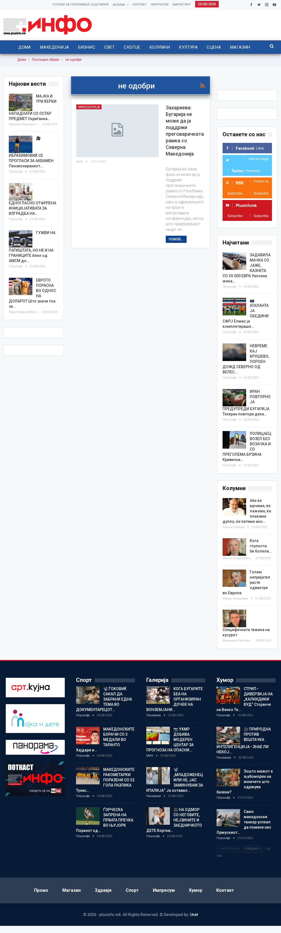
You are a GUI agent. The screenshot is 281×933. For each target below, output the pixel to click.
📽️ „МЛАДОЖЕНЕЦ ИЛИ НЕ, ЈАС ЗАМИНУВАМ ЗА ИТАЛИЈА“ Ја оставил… (174, 780)
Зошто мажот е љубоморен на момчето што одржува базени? (245, 781)
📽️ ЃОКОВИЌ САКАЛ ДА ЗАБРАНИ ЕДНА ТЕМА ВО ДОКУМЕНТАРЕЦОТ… (104, 699)
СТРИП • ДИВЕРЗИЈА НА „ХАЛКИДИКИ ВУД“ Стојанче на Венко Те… (245, 699)
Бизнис (86, 47)
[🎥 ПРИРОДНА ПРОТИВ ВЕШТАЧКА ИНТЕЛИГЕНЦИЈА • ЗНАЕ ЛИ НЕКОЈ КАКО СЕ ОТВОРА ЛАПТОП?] (228, 735)
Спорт (132, 890)
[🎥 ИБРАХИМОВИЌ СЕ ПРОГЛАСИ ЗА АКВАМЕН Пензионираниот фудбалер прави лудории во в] (20, 144)
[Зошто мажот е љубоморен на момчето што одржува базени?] (228, 777)
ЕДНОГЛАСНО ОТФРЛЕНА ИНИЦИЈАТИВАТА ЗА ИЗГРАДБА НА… (32, 208)
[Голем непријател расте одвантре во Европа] (234, 578)
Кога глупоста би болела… (261, 545)
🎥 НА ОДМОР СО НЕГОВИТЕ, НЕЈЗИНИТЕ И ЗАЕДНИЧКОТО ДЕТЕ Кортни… (174, 820)
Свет (109, 47)
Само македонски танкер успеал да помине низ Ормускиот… (244, 822)
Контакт (140, 4)
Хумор (195, 890)
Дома (24, 47)
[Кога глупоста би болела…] (234, 547)
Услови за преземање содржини (80, 4)
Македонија (54, 47)
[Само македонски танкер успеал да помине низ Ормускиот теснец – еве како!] (228, 818)
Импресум (159, 4)
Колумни (159, 47)
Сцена (214, 47)
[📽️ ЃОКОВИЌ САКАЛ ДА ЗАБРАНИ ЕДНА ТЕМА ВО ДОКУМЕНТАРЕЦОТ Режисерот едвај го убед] (88, 695)
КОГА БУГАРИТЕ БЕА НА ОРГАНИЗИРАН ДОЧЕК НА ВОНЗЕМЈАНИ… (174, 699)
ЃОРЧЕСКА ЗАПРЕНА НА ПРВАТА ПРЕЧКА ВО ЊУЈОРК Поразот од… (104, 820)
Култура (188, 47)
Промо (41, 890)
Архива (119, 5)
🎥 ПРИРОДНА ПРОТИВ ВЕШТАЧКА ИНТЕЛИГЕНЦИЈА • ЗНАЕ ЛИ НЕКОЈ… (244, 740)
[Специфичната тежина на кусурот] (234, 618)
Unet (194, 914)
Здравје (103, 890)
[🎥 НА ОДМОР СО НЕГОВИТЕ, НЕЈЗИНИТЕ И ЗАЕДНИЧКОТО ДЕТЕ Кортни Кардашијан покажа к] (158, 816)
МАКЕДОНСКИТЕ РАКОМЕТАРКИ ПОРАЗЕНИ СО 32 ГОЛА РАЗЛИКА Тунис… (105, 780)
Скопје (132, 47)
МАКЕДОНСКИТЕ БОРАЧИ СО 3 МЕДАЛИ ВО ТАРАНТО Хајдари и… (105, 739)
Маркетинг (182, 4)
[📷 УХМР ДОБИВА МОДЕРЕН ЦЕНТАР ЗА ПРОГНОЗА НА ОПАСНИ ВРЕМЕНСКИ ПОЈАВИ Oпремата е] (158, 735)
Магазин (240, 47)
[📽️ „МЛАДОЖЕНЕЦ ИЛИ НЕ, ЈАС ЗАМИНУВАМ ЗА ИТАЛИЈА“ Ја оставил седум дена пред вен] (158, 776)
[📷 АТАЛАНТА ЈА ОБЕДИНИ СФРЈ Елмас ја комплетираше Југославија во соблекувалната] (234, 306)
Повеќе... (176, 239)
